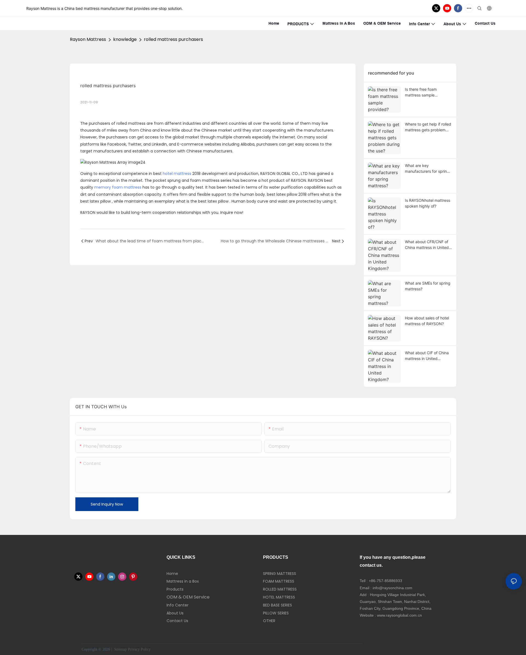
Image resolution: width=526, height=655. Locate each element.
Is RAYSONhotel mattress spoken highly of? (427, 203)
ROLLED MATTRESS (280, 589)
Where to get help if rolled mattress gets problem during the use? (428, 127)
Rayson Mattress (88, 39)
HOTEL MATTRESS (279, 597)
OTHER (269, 620)
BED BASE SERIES (277, 605)
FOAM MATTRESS (278, 581)
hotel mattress (177, 173)
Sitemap (120, 649)
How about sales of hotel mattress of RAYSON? (427, 321)
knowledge (125, 39)
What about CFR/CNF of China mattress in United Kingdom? (427, 244)
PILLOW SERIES (276, 613)
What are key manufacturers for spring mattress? (427, 168)
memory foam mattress (117, 187)
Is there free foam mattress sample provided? (421, 92)
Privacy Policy (139, 649)
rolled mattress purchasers (173, 39)
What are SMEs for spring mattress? (427, 286)
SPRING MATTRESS (279, 573)
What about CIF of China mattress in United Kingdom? (427, 355)
